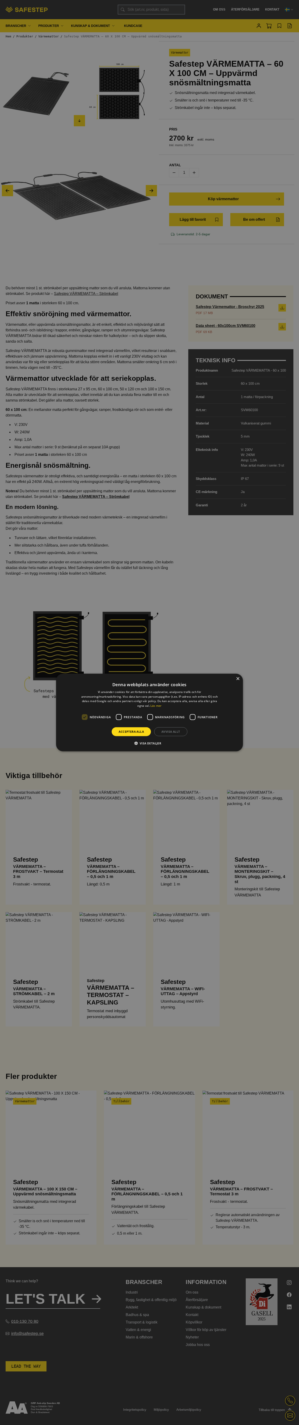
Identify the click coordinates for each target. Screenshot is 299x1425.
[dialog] (149, 712)
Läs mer (155, 706)
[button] (149, 743)
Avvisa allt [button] (170, 732)
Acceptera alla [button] (131, 732)
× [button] (237, 678)
